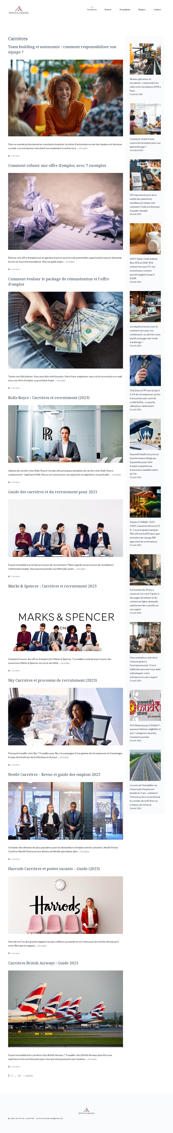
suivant (27, 1075)
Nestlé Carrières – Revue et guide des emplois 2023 (54, 774)
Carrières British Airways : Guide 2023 (43, 962)
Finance (142, 9)
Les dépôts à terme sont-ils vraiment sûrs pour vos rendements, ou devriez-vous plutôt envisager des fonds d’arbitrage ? (145, 334)
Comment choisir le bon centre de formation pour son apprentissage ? (145, 142)
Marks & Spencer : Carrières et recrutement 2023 (52, 586)
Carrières (92, 9)
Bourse (108, 9)
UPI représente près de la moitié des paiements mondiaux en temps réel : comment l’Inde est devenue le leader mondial (145, 202)
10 (19, 1075)
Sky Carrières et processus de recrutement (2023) (52, 680)
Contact (157, 9)
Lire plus (83, 148)
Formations (125, 9)
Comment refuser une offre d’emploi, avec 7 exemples (57, 165)
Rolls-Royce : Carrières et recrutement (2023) (48, 397)
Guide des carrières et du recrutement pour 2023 (52, 491)
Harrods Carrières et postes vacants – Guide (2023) (54, 868)
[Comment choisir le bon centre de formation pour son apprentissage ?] (145, 132)
